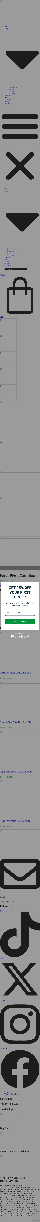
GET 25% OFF (20, 621)
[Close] (36, 584)
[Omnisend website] (20, 635)
